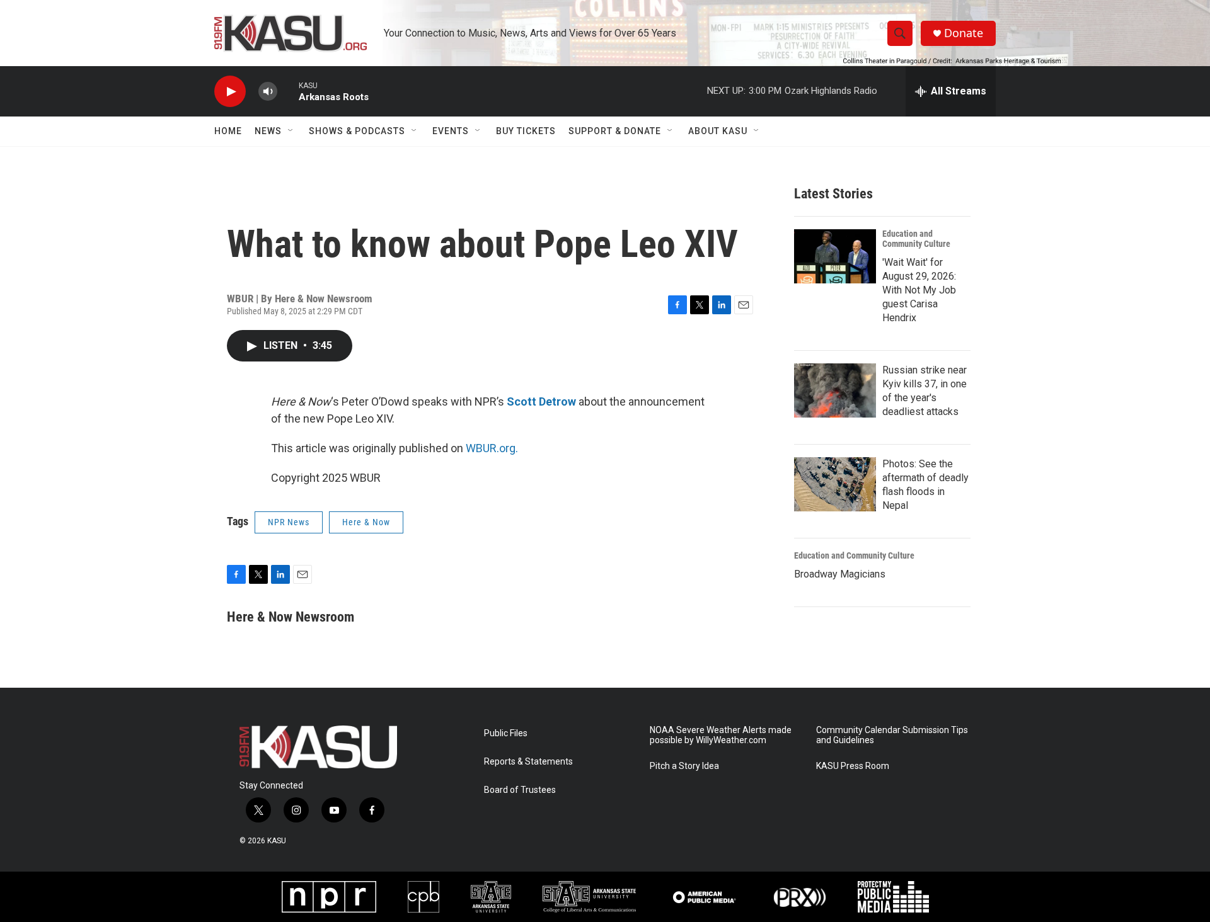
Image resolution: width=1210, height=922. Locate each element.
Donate (963, 33)
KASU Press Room (852, 766)
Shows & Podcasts (357, 131)
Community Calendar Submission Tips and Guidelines (892, 735)
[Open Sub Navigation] (291, 131)
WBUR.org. (492, 448)
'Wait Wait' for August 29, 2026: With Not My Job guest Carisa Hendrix (919, 290)
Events (450, 131)
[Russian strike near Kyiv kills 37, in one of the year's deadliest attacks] (835, 390)
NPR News (288, 522)
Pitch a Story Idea (684, 766)
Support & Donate (614, 131)
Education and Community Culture (916, 239)
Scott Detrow (541, 401)
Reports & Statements (528, 761)
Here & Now (366, 522)
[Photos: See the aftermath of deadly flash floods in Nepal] (835, 484)
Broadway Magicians (839, 574)
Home (228, 131)
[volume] (268, 91)
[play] (230, 91)
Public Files (505, 733)
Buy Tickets (526, 131)
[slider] (288, 91)
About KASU (717, 131)
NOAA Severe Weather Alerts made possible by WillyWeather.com (721, 735)
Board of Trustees (520, 790)
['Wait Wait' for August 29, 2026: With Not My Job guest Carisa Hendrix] (835, 256)
